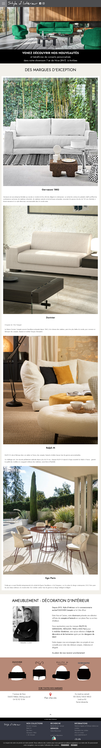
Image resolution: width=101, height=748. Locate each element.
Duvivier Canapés (31, 726)
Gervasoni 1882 (31, 733)
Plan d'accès (50, 698)
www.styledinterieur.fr (81, 735)
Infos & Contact (79, 733)
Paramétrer (65, 745)
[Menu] (3, 3)
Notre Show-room (55, 731)
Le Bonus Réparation (56, 735)
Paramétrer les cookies (81, 730)
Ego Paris (29, 730)
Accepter (74, 745)
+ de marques (30, 735)
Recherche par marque (57, 726)
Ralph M (28, 728)
